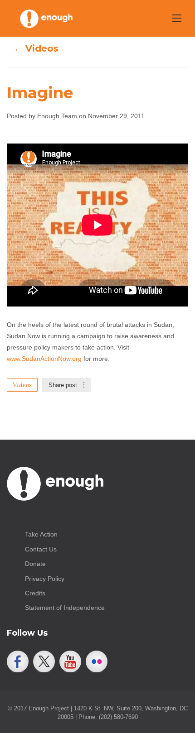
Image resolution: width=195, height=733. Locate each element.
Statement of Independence (65, 607)
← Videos (36, 48)
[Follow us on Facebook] (18, 661)
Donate (35, 563)
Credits (35, 593)
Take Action (41, 534)
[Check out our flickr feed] (96, 661)
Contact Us (41, 549)
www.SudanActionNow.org (44, 358)
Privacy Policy (44, 578)
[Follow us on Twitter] (44, 661)
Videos (22, 385)
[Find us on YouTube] (70, 661)
